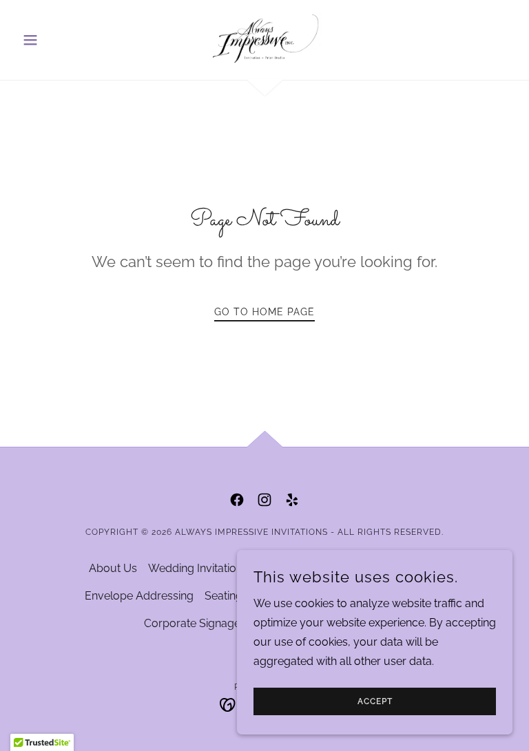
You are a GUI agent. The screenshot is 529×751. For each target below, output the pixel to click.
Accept (375, 701)
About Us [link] (113, 568)
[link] (264, 38)
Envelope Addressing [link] (139, 595)
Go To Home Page (264, 311)
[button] (54, 40)
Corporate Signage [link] (192, 623)
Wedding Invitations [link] (198, 568)
